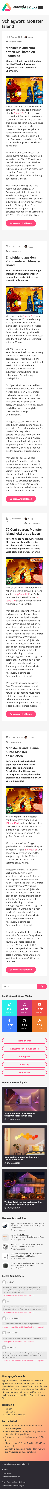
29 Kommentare (15, 41)
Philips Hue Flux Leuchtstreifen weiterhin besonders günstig (19, 1114)
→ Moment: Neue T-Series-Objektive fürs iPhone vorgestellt (23, 1327)
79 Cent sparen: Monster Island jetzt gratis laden (24, 531)
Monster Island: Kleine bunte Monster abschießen (22, 752)
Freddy (30, 519)
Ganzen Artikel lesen (21, 223)
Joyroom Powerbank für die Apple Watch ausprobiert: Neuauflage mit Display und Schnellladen (27, 1225)
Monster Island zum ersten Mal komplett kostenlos (20, 52)
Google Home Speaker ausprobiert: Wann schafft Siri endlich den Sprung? (28, 1264)
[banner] (19, 7)
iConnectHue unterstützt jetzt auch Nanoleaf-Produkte (21, 1158)
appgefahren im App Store (24, 1048)
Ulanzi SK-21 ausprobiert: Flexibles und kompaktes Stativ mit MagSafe (26, 1255)
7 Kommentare (33, 523)
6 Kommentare (15, 742)
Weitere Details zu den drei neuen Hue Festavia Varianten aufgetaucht (23, 1203)
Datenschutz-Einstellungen (13, 1485)
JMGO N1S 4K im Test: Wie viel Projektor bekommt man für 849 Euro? (27, 1245)
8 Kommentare (15, 251)
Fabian (30, 37)
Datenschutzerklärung (15, 1414)
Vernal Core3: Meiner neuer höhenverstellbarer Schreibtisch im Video (27, 1236)
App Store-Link (22, 594)
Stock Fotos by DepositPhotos (14, 1482)
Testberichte (24, 1040)
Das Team (24, 1072)
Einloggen (24, 1056)
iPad (23, 113)
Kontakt (24, 1064)
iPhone (16, 113)
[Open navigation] (40, 7)
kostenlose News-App (23, 1395)
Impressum (10, 1412)
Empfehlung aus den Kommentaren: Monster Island (23, 261)
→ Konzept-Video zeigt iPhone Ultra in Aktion (18, 1295)
